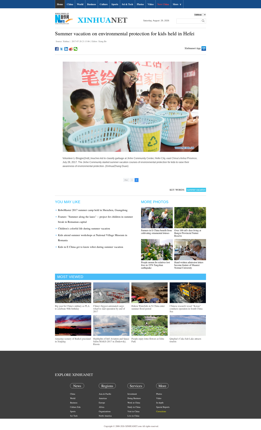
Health (73, 420)
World (80, 4)
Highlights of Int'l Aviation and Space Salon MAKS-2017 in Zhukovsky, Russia (111, 341)
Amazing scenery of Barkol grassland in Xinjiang (73, 340)
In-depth (159, 402)
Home (60, 4)
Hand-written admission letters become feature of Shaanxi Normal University (188, 265)
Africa (101, 407)
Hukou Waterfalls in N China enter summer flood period (148, 307)
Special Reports (162, 407)
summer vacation (196, 190)
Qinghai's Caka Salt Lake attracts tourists (185, 340)
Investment (132, 393)
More (177, 4)
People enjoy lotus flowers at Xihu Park (147, 340)
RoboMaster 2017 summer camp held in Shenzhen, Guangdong (92, 210)
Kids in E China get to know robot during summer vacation (90, 247)
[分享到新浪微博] (71, 49)
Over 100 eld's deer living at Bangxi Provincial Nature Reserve (187, 233)
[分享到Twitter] (61, 49)
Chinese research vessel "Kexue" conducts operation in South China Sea (186, 308)
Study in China (133, 407)
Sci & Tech (127, 4)
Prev (126, 180)
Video (151, 4)
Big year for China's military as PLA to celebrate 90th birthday (72, 307)
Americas (103, 398)
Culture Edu (75, 407)
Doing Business (134, 398)
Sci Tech (73, 415)
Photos (140, 4)
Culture (104, 4)
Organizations (105, 411)
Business (91, 4)
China (70, 4)
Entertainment (76, 424)
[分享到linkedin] (66, 49)
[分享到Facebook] (57, 49)
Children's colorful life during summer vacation (84, 228)
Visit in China (133, 411)
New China (163, 4)
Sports (114, 4)
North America (105, 415)
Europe (102, 402)
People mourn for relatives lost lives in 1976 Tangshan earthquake (155, 265)
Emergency (132, 420)
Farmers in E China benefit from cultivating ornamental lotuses (156, 232)
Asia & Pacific (105, 393)
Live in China (133, 415)
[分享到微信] (75, 49)
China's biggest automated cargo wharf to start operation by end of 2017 (109, 308)
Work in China (133, 402)
